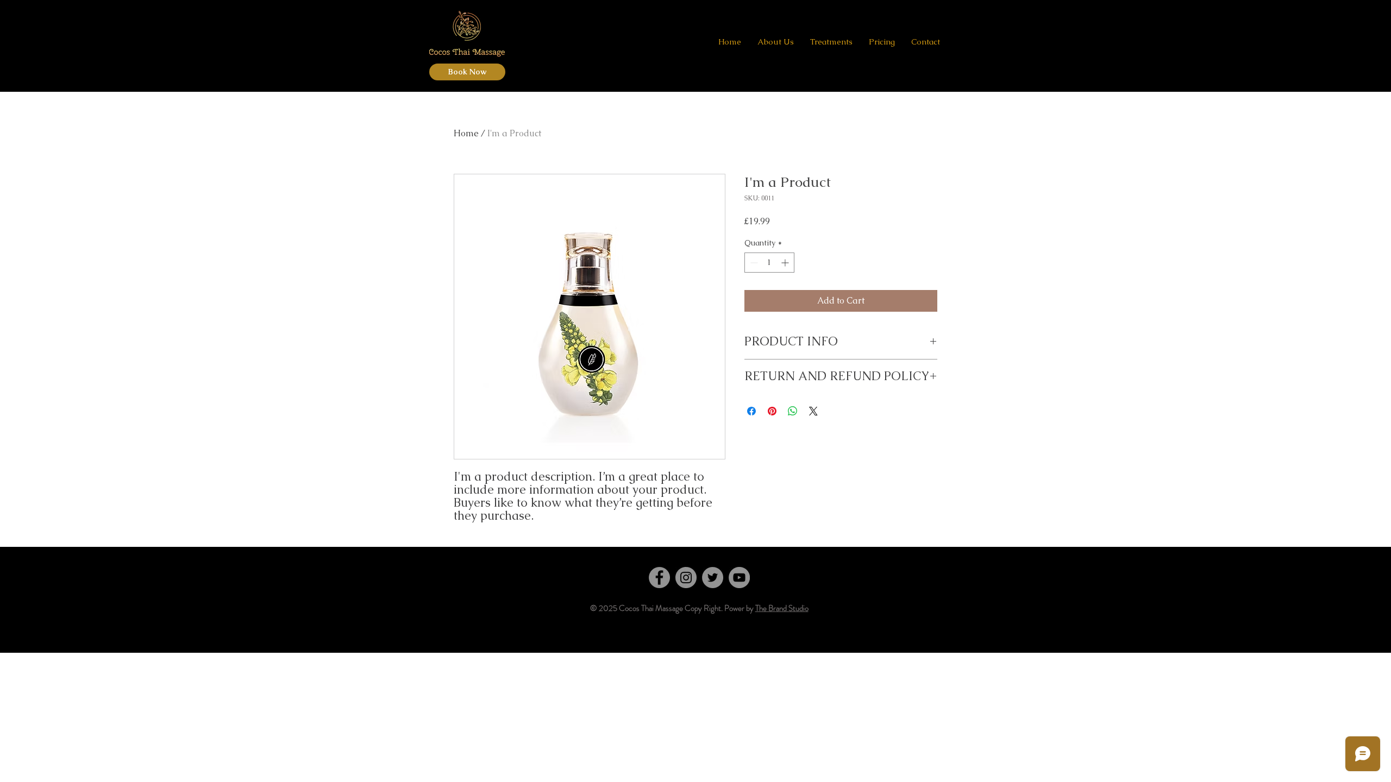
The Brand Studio (782, 608)
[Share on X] (813, 411)
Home (466, 133)
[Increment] (786, 262)
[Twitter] (712, 577)
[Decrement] (753, 262)
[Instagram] (686, 577)
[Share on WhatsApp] (792, 411)
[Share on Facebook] (751, 411)
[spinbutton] (769, 262)
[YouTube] (739, 577)
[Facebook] (659, 577)
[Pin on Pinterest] (772, 411)
